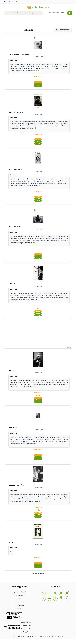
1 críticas (38, 315)
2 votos (38, 313)
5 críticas (38, 516)
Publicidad (20, 605)
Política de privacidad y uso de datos (51, 636)
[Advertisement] (40, 22)
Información (20, 595)
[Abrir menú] (69, 13)
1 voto (38, 256)
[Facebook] (43, 593)
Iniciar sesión (9, 2)
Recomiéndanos (20, 602)
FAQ (20, 598)
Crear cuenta (20, 2)
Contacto (20, 608)
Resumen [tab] (13, 60)
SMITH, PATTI (39, 57)
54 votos (38, 514)
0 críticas (38, 86)
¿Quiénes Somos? (20, 592)
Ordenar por (64, 30)
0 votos (38, 84)
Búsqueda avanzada (57, 12)
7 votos (38, 400)
